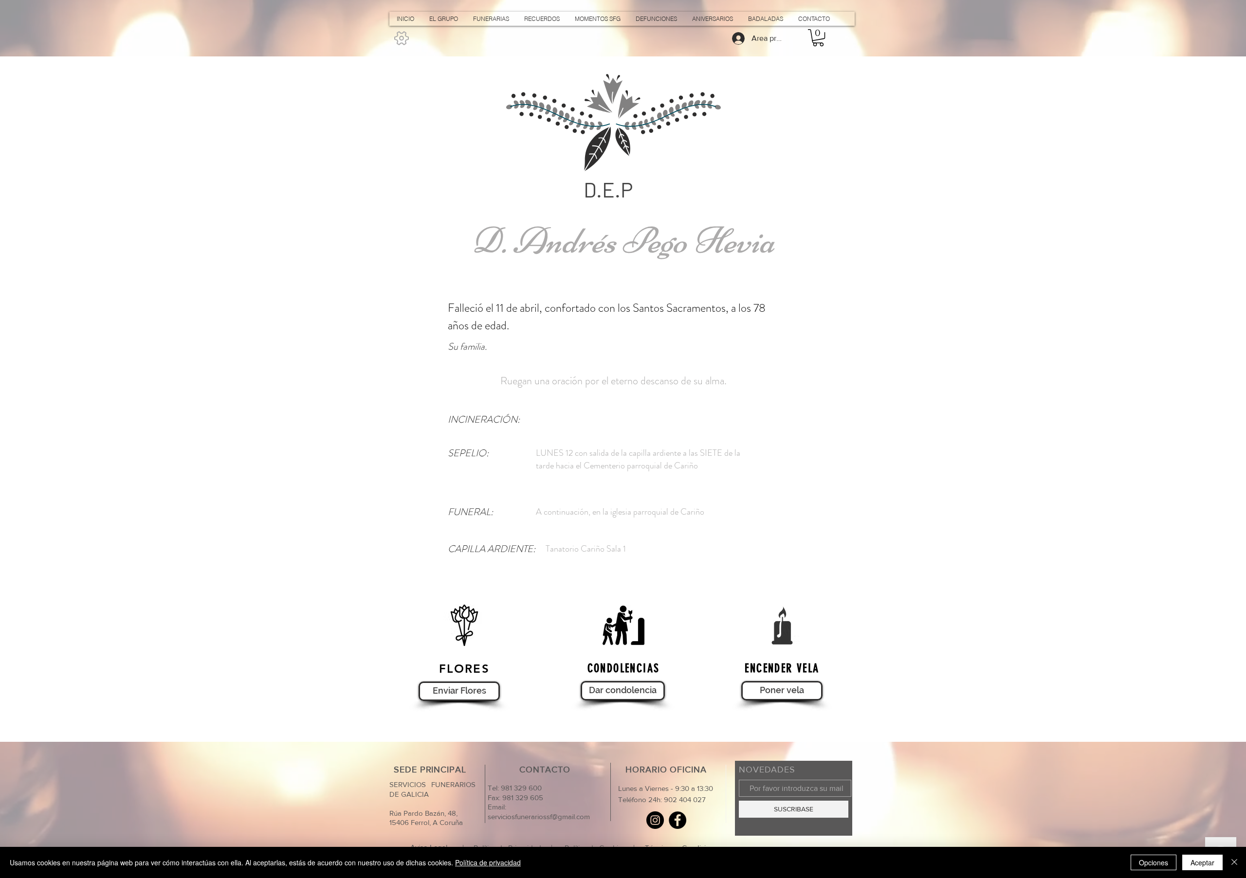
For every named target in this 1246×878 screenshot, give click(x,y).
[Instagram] (655, 820)
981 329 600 (520, 788)
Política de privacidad (488, 862)
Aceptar (1202, 862)
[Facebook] (677, 820)
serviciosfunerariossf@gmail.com (539, 816)
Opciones (1153, 862)
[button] (818, 37)
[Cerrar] (1234, 862)
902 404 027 (685, 799)
